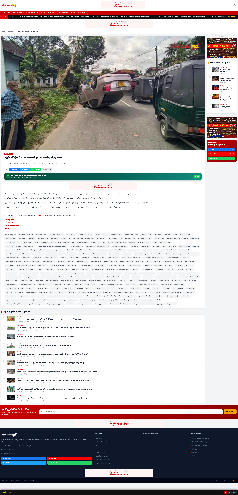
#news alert (82, 254)
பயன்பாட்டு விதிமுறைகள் (201, 442)
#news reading (99, 277)
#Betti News (158, 234)
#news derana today (98, 258)
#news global (9, 265)
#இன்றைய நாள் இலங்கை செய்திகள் (178, 296)
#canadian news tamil (171, 234)
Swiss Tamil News (62, 13)
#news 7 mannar (37, 254)
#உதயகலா (51, 300)
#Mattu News (172, 246)
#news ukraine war (11, 284)
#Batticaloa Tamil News (101, 234)
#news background (193, 254)
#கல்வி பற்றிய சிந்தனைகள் (68, 300)
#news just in (110, 269)
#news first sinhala (82, 261)
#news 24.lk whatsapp (23, 254)
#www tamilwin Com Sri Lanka (55, 296)
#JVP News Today (130, 238)
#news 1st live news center (104, 250)
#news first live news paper (66, 261)
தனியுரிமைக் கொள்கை (200, 438)
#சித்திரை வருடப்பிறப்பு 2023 (151, 300)
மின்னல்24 (42, 216)
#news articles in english (141, 254)
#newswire (9, 292)
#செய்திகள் (70, 304)
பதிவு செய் (230, 412)
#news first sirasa (96, 261)
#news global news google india (26, 265)
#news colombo (74, 258)
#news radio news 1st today (84, 277)
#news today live (81, 281)
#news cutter (86, 258)
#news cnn (63, 258)
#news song (183, 277)
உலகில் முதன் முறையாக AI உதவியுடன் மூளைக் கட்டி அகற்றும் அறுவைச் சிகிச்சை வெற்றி (201, 16)
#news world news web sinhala (14, 288)
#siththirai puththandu (45, 292)
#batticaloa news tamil (85, 234)
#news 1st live (89, 250)
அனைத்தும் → (232, 16)
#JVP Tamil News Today (173, 238)
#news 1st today (159, 250)
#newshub (147, 288)
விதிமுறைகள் (225, 480)
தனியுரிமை (213, 480)
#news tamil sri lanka (52, 281)
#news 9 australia (70, 254)
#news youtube (55, 288)
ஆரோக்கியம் (100, 452)
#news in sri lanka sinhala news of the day (30, 269)
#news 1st (79, 250)
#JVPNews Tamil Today (12, 242)
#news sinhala (147, 277)
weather (98, 449)
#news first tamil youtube (154, 261)
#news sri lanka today (27, 281)
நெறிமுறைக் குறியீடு (199, 445)
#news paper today (193, 273)
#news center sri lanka (50, 258)
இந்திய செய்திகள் (47, 13)
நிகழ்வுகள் (9, 223)
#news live (189, 269)
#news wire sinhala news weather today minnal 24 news (141, 284)
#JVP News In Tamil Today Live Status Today (81, 238)
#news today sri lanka (110, 281)
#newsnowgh (190, 288)
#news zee (89, 288)
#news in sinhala (10, 269)
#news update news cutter (27, 284)
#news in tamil (49, 269)
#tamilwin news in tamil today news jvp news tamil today (95, 292)
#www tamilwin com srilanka (75, 296)
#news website (78, 284)
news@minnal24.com (10, 453)
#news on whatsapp (130, 273)
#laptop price (134, 246)
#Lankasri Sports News (76, 246)
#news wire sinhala (91, 284)
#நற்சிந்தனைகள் (101, 304)
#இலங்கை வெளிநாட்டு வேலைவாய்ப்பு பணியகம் (119, 296)
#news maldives (45, 273)
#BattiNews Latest (116, 234)
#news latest (159, 269)
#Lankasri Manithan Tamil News (117, 242)
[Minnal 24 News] (9, 5)
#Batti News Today (41, 234)
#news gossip (72, 265)
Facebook (15, 169)
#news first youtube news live (173, 261)
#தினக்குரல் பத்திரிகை (84, 304)
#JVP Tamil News (159, 238)
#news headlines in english (116, 265)
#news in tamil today (62, 269)
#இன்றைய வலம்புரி (38, 300)
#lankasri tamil (90, 246)
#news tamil (39, 281)
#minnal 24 (196, 246)
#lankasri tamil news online (119, 246)
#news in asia (189, 265)
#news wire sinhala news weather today (111, 284)
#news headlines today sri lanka (153, 265)
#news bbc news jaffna (12, 258)
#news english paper (173, 258)
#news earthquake (113, 258)
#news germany (189, 261)
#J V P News (22, 238)
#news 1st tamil (146, 250)
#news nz (104, 273)
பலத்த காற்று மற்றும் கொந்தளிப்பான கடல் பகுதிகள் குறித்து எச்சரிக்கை (78, 16)
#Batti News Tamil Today (26, 234)
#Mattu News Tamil (184, 246)
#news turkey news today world (139, 281)
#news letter (169, 269)
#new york (34, 250)
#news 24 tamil (10, 254)
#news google (42, 265)
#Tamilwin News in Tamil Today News (65, 292)
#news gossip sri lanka (85, 265)
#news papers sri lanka (30, 277)
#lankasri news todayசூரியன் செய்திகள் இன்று (52, 246)
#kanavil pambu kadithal (41, 242)
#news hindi (168, 265)
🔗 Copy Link (47, 169)
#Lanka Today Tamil (82, 242)
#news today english (67, 281)
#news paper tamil (179, 273)
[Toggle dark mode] (235, 5)
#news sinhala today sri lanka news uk (165, 277)
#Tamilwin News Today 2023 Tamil (123, 292)
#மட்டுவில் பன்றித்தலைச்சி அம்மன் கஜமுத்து (148, 304)
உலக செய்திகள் (32, 13)
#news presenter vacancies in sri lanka (51, 277)
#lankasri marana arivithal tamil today (139, 242)
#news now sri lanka (92, 273)
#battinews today (146, 234)
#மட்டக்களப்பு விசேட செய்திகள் (120, 304)
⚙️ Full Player (232, 492)
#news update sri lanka (44, 284)
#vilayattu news (23, 296)
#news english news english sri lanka (153, 258)
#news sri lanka (194, 277)
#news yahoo (30, 288)
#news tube (123, 281)
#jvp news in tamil (43, 238)
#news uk (153, 281)
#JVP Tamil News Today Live (191, 238)
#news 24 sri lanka (184, 250)
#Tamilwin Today (141, 292)
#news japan (85, 269)
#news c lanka (26, 258)
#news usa (57, 284)
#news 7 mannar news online (54, 254)
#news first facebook (49, 261)
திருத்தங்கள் (196, 449)
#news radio (69, 277)
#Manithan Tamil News (159, 246)
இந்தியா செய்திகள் (103, 460)
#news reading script (113, 277)
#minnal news (10, 250)
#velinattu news (189, 292)
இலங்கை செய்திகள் (103, 463)
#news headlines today (134, 265)
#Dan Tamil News (10, 238)
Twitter (25, 169)
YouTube (53, 458)
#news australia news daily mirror (175, 254)
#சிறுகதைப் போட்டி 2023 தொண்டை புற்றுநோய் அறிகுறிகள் (25, 304)
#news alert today (114, 254)
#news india (75, 269)
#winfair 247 (40, 296)
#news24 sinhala (135, 288)
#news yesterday (42, 288)
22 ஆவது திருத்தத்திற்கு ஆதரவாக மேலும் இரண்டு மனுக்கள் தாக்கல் (136, 16)
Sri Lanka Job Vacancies (27, 480)
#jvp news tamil (101, 238)
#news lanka (135, 269)
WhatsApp (36, 169)
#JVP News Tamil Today (115, 238)
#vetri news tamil (10, 296)
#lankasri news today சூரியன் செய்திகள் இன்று (20, 246)
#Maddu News (145, 246)
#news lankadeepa (147, 269)
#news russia (136, 277)
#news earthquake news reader (131, 258)
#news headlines (100, 265)
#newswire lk (19, 292)
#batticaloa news (71, 234)
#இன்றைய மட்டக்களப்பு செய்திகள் (17, 300)
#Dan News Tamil (185, 234)
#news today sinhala (95, 281)
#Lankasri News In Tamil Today (161, 242)
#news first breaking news (13, 261)
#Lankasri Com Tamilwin (98, 242)
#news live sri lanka (11, 273)
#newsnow (167, 288)
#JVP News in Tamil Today (58, 238)
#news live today (25, 273)
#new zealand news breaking (48, 250)
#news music (57, 273)
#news (62, 250)
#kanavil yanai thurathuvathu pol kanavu (62, 242)
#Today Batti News (154, 292)
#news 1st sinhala (120, 250)
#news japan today (97, 269)
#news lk (35, 273)
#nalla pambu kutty (22, 250)
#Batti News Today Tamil (56, 234)
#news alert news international (97, 254)
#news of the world (116, 273)
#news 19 (70, 250)
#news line (180, 269)
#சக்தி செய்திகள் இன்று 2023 (108, 300)
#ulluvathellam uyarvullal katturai (172, 292)
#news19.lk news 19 (122, 288)
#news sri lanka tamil (11, 281)
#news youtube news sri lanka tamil (73, 288)
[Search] (231, 5)
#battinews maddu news (131, 234)
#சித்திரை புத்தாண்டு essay (129, 300)
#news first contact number (31, 261)
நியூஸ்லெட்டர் (197, 452)
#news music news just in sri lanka (74, 273)
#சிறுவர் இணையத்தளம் (55, 304)
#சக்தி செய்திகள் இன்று (88, 300)
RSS (235, 480)
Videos (73, 13)
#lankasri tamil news (103, 246)
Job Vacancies (82, 13)
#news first (186, 258)
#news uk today (164, 281)
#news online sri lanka (164, 273)
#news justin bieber (122, 269)
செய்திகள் (6, 13)
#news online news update (147, 273)
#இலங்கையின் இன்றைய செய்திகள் (150, 296)
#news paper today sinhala (13, 277)
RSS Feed (195, 456)
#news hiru (179, 265)
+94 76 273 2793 (9, 450)
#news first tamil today (110, 261)
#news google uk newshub (57, 265)
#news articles (127, 254)
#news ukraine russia (190, 281)
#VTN (32, 296)
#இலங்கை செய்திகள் (93, 296)
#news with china (179, 284)
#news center (37, 258)
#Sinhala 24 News (31, 292)
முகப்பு (3, 31)
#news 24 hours (171, 250)
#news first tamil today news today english (132, 261)
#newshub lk (156, 288)
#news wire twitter (165, 284)
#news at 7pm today (157, 254)
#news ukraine (176, 281)
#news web (67, 284)
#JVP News (32, 238)
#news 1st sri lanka (133, 250)
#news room (125, 277)
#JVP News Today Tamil (144, 238)
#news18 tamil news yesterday (104, 288)
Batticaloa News (18, 13)
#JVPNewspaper (26, 242)
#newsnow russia (178, 288)
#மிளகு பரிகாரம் (171, 304)
